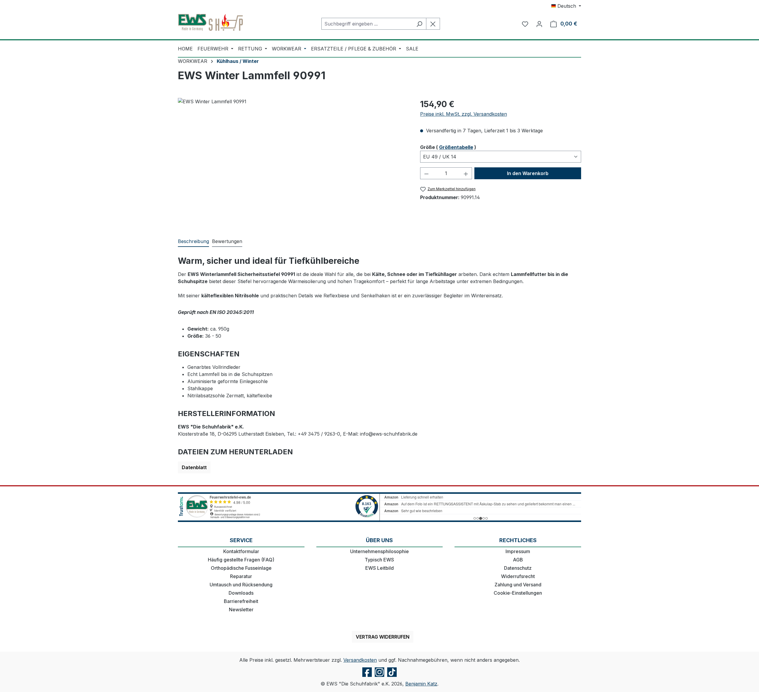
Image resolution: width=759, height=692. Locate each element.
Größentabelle (456, 147)
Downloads (241, 593)
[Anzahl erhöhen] (466, 173)
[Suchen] (419, 24)
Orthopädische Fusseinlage (241, 568)
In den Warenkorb (527, 173)
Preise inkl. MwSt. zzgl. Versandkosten (463, 114)
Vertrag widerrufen (382, 637)
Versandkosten (360, 660)
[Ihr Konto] (539, 24)
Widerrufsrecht (518, 576)
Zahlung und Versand (518, 585)
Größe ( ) (448, 147)
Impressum (518, 551)
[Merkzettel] (525, 24)
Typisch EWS (379, 560)
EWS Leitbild (379, 568)
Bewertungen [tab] (227, 241)
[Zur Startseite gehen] (210, 22)
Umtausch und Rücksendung (241, 585)
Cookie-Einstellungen (518, 593)
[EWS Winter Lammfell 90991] (293, 162)
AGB (518, 560)
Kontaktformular (241, 551)
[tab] (193, 241)
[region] (293, 162)
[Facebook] (367, 677)
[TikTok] (392, 677)
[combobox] (367, 24)
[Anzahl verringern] (426, 173)
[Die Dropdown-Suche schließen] (433, 24)
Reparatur (241, 576)
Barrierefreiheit (241, 601)
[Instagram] (379, 677)
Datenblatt (194, 467)
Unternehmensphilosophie (379, 551)
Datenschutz (518, 568)
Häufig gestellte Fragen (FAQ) (241, 560)
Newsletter (241, 609)
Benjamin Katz (421, 684)
